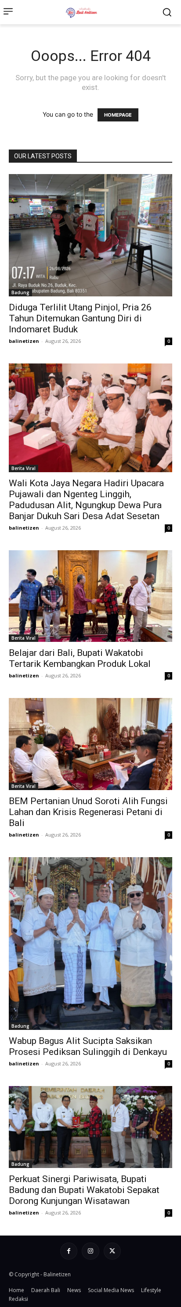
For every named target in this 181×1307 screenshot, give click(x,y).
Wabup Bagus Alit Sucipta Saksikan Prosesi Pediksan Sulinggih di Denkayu (88, 1046)
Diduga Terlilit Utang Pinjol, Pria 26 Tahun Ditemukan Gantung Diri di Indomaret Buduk (80, 318)
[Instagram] (90, 1251)
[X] (112, 1251)
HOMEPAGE (118, 115)
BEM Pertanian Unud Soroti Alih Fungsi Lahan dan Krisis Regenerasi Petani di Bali (88, 812)
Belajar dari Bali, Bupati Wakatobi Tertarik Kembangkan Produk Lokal (80, 658)
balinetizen (24, 341)
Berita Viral (23, 468)
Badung (20, 292)
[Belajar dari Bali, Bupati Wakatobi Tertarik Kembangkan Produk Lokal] (90, 596)
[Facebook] (68, 1251)
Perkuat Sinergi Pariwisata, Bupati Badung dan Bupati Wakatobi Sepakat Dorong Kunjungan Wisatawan (84, 1190)
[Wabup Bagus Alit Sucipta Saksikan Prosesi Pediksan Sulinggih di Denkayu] (90, 943)
